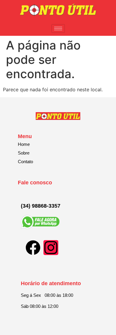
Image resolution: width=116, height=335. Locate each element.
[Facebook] (33, 247)
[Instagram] (50, 247)
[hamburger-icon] (58, 28)
